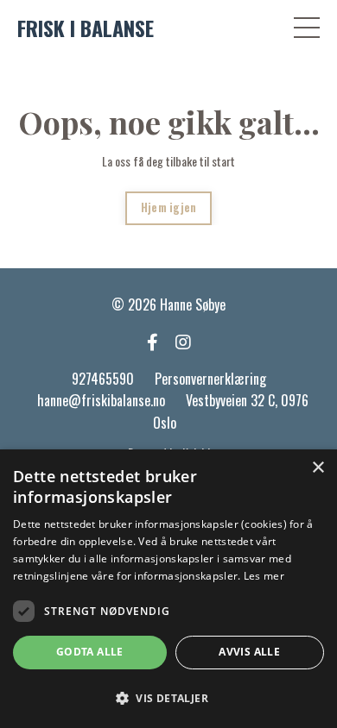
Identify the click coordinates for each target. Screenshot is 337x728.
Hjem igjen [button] (169, 207)
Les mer (264, 575)
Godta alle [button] (90, 651)
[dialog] (168, 588)
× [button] (317, 467)
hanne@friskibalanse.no (101, 400)
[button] (168, 697)
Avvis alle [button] (249, 651)
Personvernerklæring (210, 378)
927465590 (103, 378)
